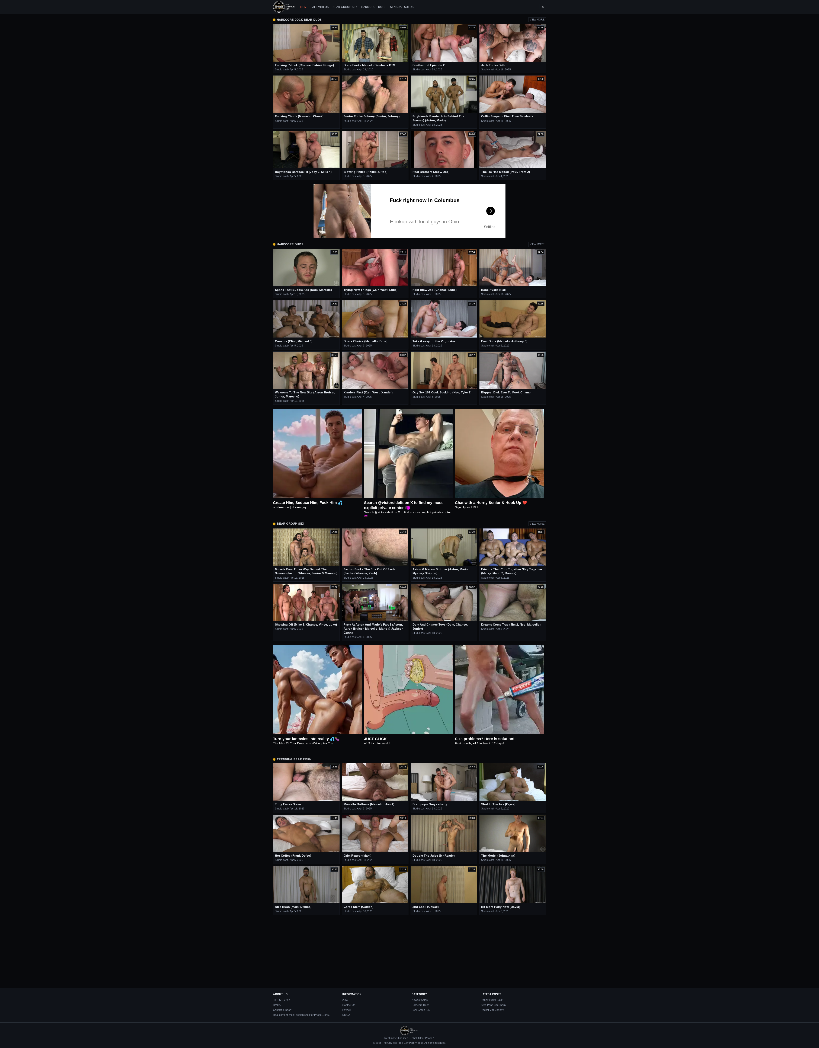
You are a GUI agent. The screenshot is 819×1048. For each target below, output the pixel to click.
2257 (345, 1000)
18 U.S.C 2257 (281, 1000)
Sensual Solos (402, 7)
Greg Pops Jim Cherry (493, 1005)
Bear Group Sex (345, 7)
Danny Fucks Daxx (491, 1000)
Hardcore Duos (373, 7)
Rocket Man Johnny (492, 1010)
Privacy (346, 1010)
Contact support (282, 1010)
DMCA (277, 1005)
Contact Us (348, 1005)
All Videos (320, 7)
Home (304, 7)
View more (537, 19)
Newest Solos (420, 1000)
